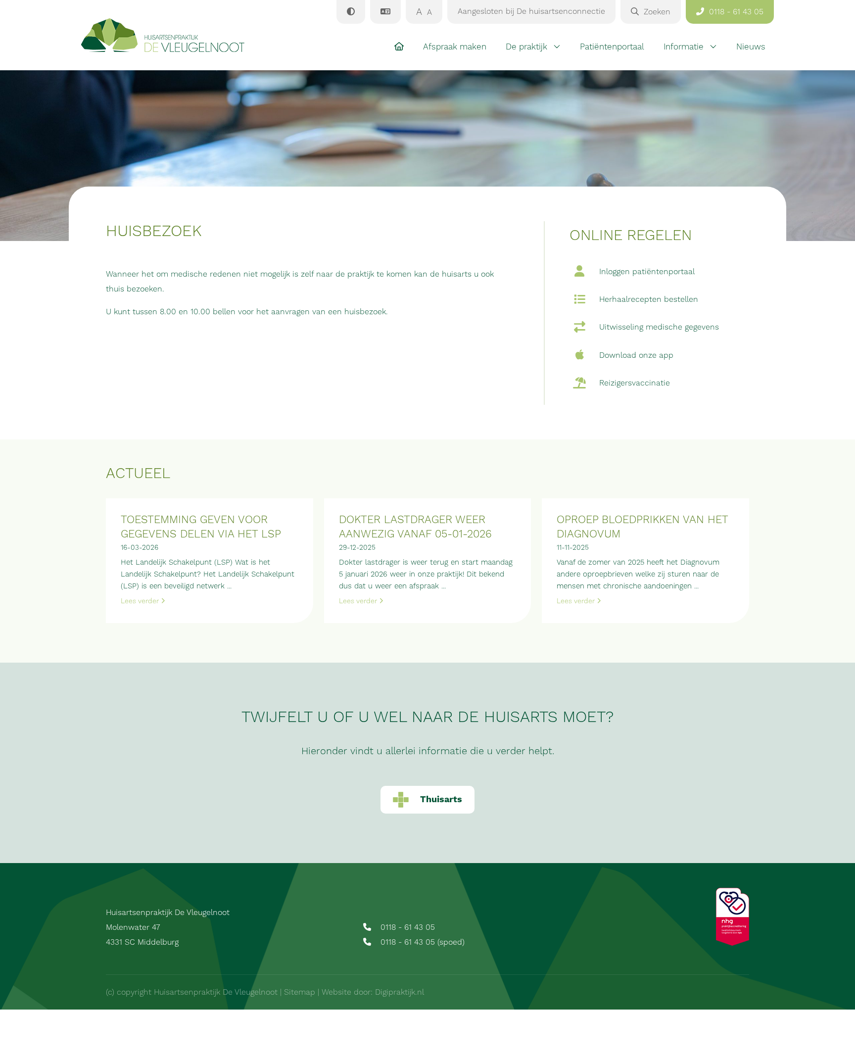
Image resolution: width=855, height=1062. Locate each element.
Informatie (684, 47)
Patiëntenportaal (612, 47)
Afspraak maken (454, 47)
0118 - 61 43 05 (406, 927)
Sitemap (299, 992)
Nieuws (750, 47)
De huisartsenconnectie (531, 11)
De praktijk (526, 47)
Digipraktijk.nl (399, 992)
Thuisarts (441, 799)
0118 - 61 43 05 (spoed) (421, 942)
